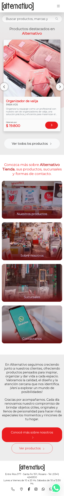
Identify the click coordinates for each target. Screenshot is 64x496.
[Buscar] (56, 19)
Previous (4, 87)
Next (60, 87)
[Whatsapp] (56, 488)
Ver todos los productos (30, 143)
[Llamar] (13, 489)
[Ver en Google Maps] (22, 489)
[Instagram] (36, 489)
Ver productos (30, 448)
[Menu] (58, 6)
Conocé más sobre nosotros (32, 432)
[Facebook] (29, 489)
